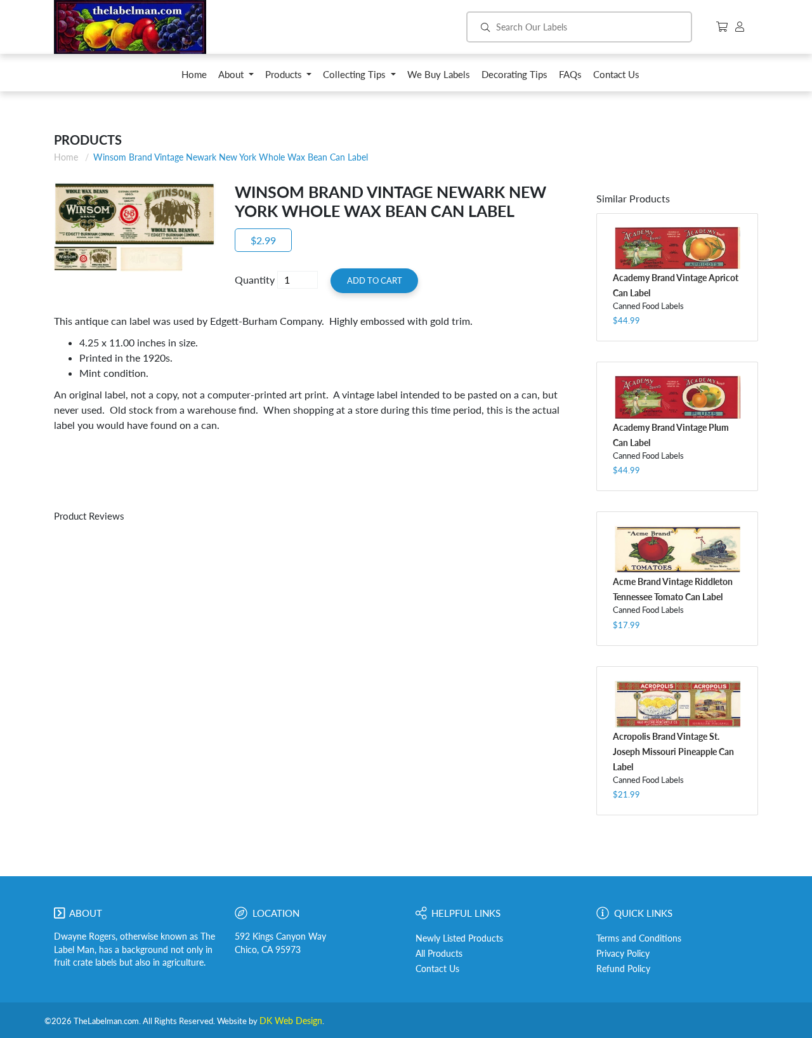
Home (66, 157)
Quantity (255, 279)
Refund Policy (623, 969)
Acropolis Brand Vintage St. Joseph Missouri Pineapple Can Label (673, 751)
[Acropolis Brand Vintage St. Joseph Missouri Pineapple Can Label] (677, 704)
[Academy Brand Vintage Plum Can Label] (677, 397)
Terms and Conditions (638, 938)
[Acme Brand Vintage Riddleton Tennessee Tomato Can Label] (677, 549)
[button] (236, 77)
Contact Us (437, 969)
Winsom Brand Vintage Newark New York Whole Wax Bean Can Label (230, 157)
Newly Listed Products (459, 938)
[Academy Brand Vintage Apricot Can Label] (677, 248)
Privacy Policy (623, 954)
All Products (439, 954)
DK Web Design (290, 1021)
